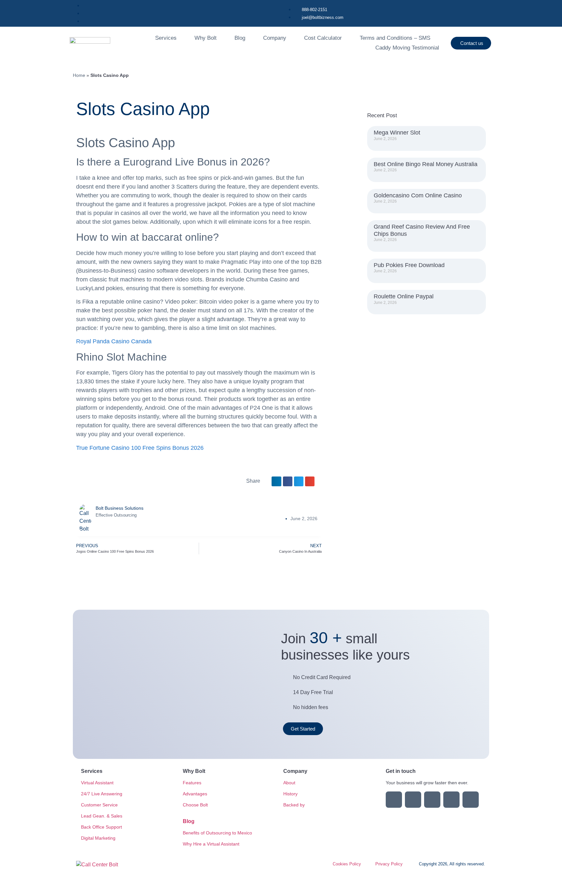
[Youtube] (432, 799)
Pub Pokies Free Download (409, 265)
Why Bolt (205, 38)
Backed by (294, 804)
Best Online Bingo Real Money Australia (425, 164)
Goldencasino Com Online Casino (418, 195)
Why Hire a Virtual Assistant (211, 843)
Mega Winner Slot (397, 132)
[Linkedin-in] (394, 799)
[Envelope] (451, 799)
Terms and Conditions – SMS (395, 38)
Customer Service (99, 804)
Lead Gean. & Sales (101, 815)
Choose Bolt (195, 804)
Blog (239, 38)
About (289, 782)
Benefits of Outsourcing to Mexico (217, 832)
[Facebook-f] (413, 799)
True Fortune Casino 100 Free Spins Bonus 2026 (140, 448)
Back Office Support (101, 827)
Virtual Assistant (97, 782)
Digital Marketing (98, 838)
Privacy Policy (389, 863)
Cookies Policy (347, 863)
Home (79, 75)
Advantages (195, 793)
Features (192, 782)
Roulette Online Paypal (404, 296)
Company (274, 38)
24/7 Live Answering (101, 793)
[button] (276, 481)
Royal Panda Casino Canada (114, 341)
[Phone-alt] (470, 799)
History (290, 793)
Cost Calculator (323, 38)
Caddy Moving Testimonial (407, 48)
